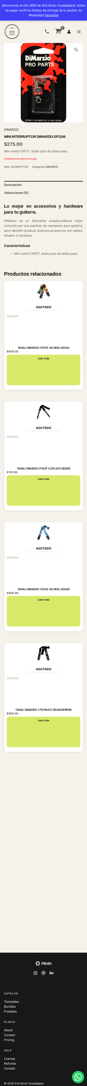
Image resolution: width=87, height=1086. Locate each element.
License (9, 1059)
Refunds (10, 1063)
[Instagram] (35, 973)
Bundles (10, 1006)
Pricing (9, 1040)
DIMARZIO (11, 130)
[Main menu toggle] (79, 31)
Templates (11, 1002)
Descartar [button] (52, 15)
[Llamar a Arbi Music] (46, 31)
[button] (76, 49)
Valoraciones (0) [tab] (16, 193)
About (8, 1030)
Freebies (10, 1011)
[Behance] (52, 973)
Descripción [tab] (13, 185)
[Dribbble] (43, 973)
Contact (9, 1035)
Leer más (43, 358)
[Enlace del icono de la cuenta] (69, 32)
